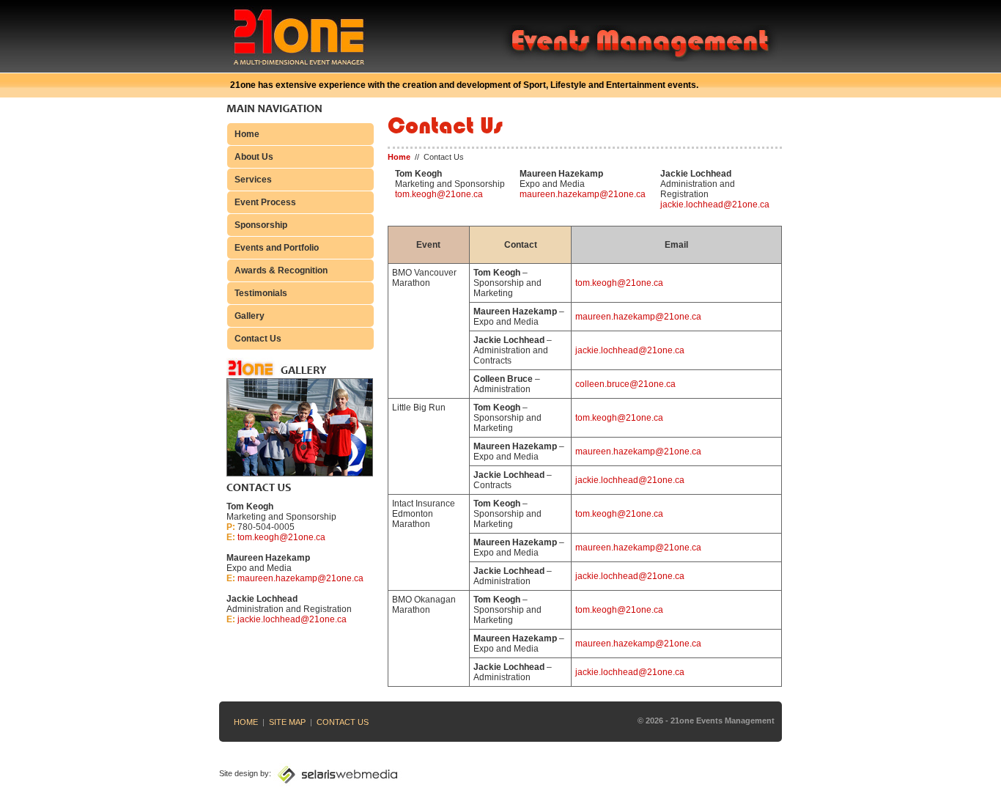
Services (253, 179)
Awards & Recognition (281, 270)
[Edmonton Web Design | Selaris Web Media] (337, 773)
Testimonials (260, 293)
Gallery (249, 316)
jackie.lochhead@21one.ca (292, 619)
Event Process (265, 202)
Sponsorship (260, 225)
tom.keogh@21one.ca (281, 537)
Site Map (287, 722)
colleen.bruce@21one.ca (625, 384)
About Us (253, 157)
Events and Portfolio (276, 248)
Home (246, 134)
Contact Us (257, 339)
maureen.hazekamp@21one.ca (300, 578)
